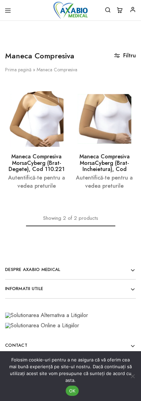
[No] (132, 376)
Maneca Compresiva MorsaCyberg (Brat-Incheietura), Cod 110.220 (104, 166)
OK (72, 390)
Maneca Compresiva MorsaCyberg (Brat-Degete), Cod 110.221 (37, 163)
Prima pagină (18, 69)
